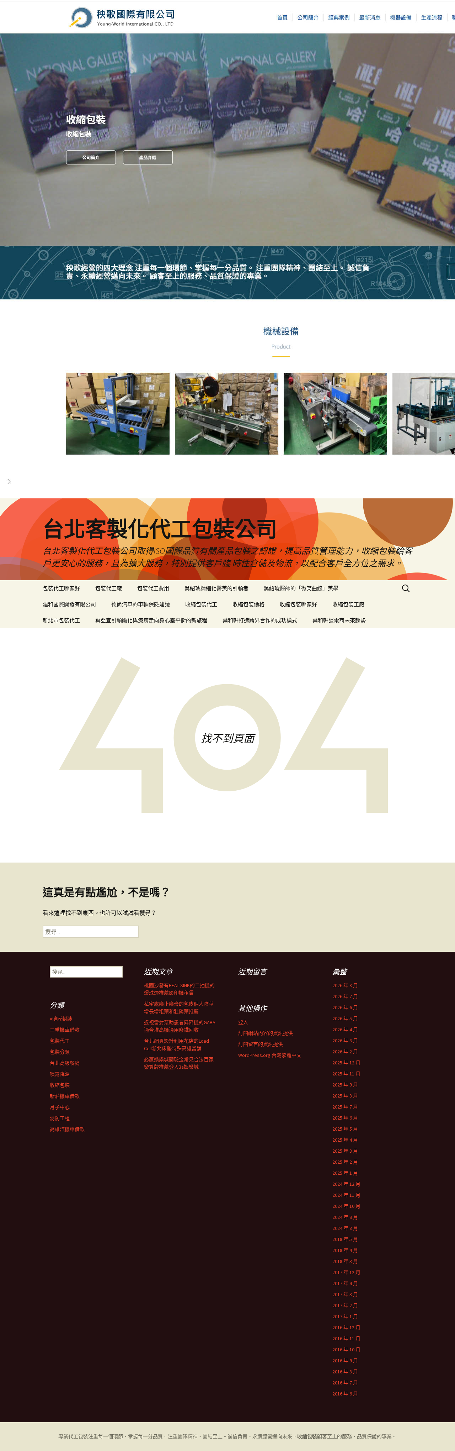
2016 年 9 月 (345, 1360)
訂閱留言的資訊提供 (260, 1044)
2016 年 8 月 (345, 1371)
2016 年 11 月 (346, 1338)
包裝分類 (60, 1052)
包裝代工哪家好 (61, 588)
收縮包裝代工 (201, 604)
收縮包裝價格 (248, 604)
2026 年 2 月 (345, 1051)
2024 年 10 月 (346, 1206)
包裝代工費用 (153, 588)
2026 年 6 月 (345, 1007)
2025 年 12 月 (346, 1062)
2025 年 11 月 (346, 1073)
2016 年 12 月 (346, 1327)
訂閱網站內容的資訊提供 (265, 1033)
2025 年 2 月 (345, 1162)
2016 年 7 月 (345, 1382)
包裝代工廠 (108, 588)
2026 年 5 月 (345, 1018)
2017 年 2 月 (345, 1305)
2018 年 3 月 (345, 1261)
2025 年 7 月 (345, 1107)
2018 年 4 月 (345, 1250)
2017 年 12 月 (346, 1272)
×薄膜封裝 (61, 1019)
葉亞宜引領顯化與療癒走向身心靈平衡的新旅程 (151, 620)
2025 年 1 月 (345, 1173)
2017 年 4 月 (345, 1283)
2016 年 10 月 (346, 1349)
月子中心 (60, 1107)
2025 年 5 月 (345, 1129)
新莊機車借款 (65, 1096)
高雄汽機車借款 (67, 1129)
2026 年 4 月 (345, 1029)
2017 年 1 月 (345, 1316)
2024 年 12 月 (346, 1184)
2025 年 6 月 (345, 1118)
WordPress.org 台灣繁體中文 (269, 1055)
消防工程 (60, 1118)
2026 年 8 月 (345, 985)
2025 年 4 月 (345, 1140)
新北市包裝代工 (61, 620)
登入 (243, 1022)
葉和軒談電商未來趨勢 (339, 620)
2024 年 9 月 (345, 1217)
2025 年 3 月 (345, 1151)
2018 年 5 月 (345, 1239)
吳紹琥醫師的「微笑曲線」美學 (301, 588)
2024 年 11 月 (346, 1195)
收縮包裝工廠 (348, 604)
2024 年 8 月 (345, 1228)
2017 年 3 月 (345, 1294)
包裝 (83, 1436)
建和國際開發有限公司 (69, 604)
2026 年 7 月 (345, 996)
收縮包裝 (60, 1085)
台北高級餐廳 (65, 1063)
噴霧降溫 (60, 1074)
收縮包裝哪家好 (298, 604)
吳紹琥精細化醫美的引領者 (216, 588)
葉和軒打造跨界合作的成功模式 (260, 620)
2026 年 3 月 (345, 1040)
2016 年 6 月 (345, 1393)
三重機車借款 (65, 1030)
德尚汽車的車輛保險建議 (140, 604)
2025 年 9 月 (345, 1084)
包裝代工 (60, 1041)
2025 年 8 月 (345, 1096)
